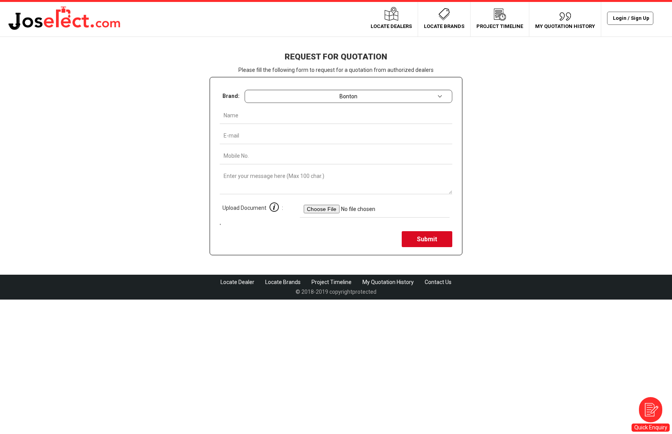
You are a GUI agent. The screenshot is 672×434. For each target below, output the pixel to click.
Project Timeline (332, 282)
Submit (427, 239)
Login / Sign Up (631, 18)
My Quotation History (565, 26)
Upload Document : (259, 208)
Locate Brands (444, 26)
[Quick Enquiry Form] (650, 409)
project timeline (499, 26)
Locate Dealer (237, 282)
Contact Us (438, 282)
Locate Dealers (391, 26)
